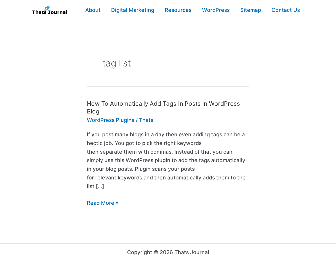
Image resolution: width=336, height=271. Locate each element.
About (93, 10)
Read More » (103, 204)
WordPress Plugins (110, 120)
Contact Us (286, 10)
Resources (178, 10)
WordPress (216, 10)
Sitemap (250, 10)
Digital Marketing (132, 10)
